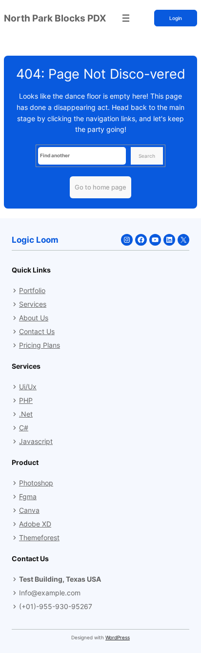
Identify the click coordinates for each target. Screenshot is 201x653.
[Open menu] (126, 18)
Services (32, 304)
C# (23, 427)
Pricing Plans (39, 345)
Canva (29, 510)
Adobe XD (35, 524)
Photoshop (36, 483)
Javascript (36, 441)
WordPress (117, 637)
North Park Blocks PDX (55, 18)
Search (147, 156)
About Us (33, 318)
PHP (26, 400)
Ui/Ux (28, 386)
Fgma (28, 496)
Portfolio (32, 290)
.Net (26, 414)
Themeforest (39, 537)
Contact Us (37, 331)
